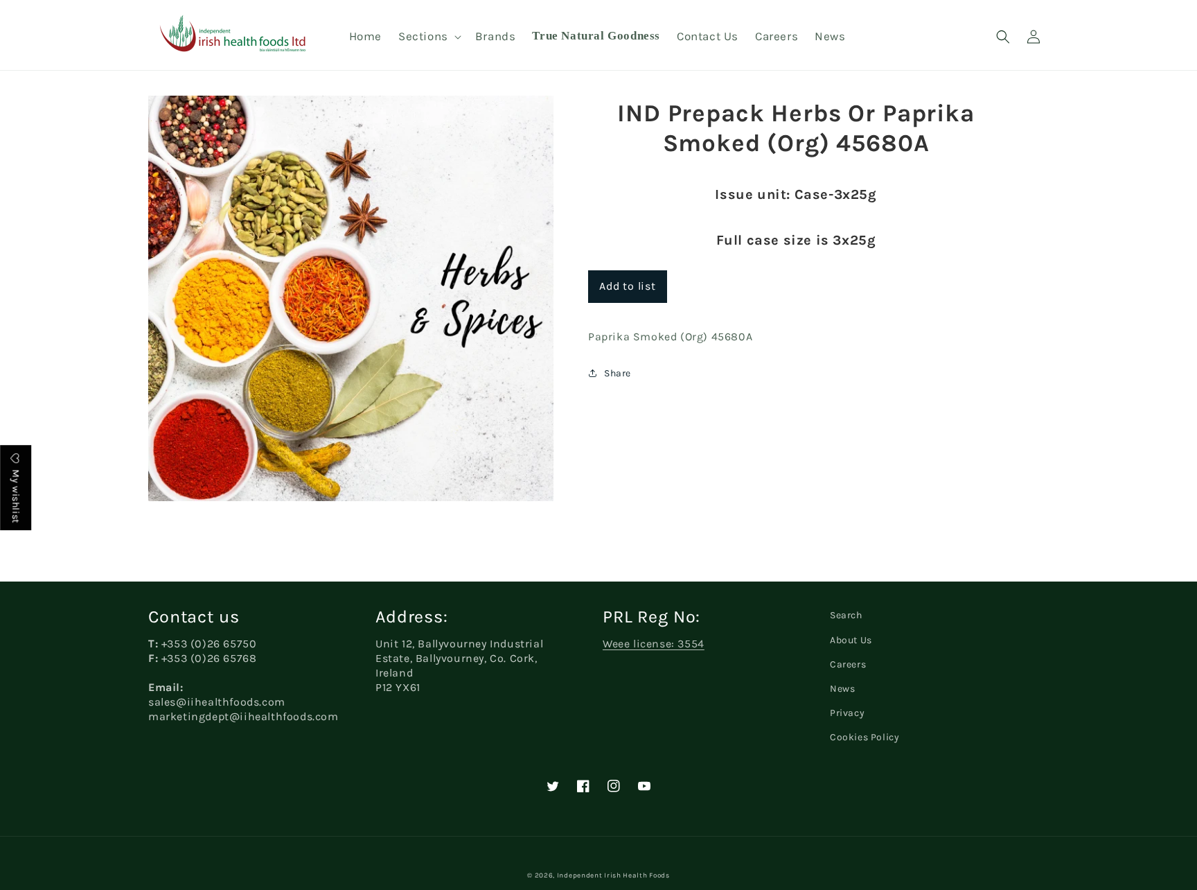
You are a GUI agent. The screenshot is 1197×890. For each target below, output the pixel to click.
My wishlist (15, 495)
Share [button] (617, 373)
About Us (851, 640)
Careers (848, 664)
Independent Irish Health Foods (613, 875)
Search (846, 615)
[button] (428, 36)
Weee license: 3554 (653, 643)
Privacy (847, 713)
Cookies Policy (864, 737)
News (842, 689)
